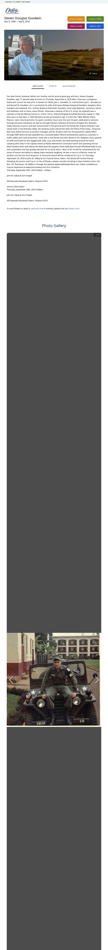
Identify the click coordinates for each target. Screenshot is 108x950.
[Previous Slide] (11, 679)
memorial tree (36, 208)
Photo (53, 86)
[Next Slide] (97, 679)
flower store (74, 208)
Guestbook (69, 86)
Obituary (37, 86)
